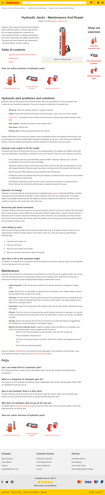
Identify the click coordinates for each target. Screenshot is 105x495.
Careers (4, 465)
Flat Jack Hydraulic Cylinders (32, 87)
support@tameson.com (10, 469)
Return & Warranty (43, 465)
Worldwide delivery (79, 459)
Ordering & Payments (44, 459)
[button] (3, 3)
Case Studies (6, 462)
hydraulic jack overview (37, 354)
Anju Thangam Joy (60, 21)
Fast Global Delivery (44, 462)
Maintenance (13, 58)
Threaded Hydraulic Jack (12, 88)
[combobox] (54, 2)
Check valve (13, 117)
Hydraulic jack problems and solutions (22, 55)
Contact (39, 469)
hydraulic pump (21, 406)
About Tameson (7, 459)
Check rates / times (78, 465)
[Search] (84, 2)
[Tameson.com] (12, 3)
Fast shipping (76, 462)
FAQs (11, 62)
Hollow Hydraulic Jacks (52, 88)
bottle (18, 351)
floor (25, 351)
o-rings (54, 193)
